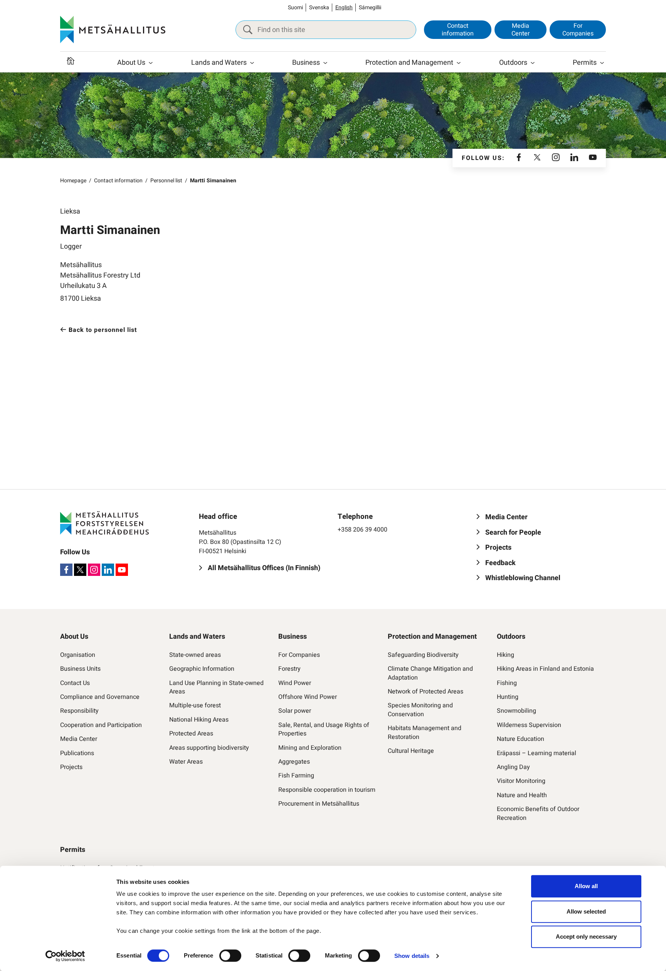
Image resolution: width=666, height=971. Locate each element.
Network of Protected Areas (425, 691)
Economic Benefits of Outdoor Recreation (538, 813)
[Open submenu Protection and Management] (458, 63)
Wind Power (294, 683)
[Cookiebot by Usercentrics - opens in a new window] (65, 956)
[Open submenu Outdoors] (532, 63)
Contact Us (75, 683)
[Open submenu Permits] (602, 63)
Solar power (294, 711)
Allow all (586, 886)
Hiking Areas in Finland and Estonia (545, 669)
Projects (71, 767)
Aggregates (294, 761)
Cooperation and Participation (101, 725)
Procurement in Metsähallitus (318, 803)
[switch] (230, 955)
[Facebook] (519, 158)
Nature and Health (522, 795)
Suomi (295, 7)
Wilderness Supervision (529, 725)
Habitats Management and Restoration (424, 732)
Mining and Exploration (309, 748)
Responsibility (79, 711)
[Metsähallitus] (112, 29)
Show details (411, 955)
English (344, 7)
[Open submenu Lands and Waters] (252, 63)
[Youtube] (593, 158)
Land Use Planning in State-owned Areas (216, 687)
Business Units (80, 669)
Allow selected (586, 911)
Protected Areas (191, 733)
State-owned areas (195, 655)
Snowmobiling (516, 711)
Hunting (507, 697)
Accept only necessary (586, 936)
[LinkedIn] (574, 158)
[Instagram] (556, 158)
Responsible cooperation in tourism (326, 790)
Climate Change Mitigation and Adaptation (430, 673)
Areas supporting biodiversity (209, 748)
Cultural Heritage (411, 751)
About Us (131, 62)
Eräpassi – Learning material (536, 753)
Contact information (458, 29)
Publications (77, 753)
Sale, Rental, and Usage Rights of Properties (323, 729)
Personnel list (166, 181)
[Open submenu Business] (325, 63)
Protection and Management (409, 62)
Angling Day (513, 767)
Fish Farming (296, 775)
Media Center (520, 29)
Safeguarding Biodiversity (423, 655)
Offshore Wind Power (307, 697)
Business (306, 62)
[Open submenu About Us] (151, 63)
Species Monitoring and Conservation (420, 710)
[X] (537, 158)
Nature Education (520, 739)
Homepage (73, 181)
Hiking (505, 655)
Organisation (77, 655)
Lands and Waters (219, 62)
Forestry (289, 669)
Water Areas (186, 761)
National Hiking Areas (199, 719)
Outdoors (513, 62)
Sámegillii (370, 7)
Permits (585, 62)
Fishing (507, 683)
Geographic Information (201, 669)
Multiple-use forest (195, 705)
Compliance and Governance (100, 697)
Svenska (319, 7)
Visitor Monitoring (521, 781)
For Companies (578, 29)
